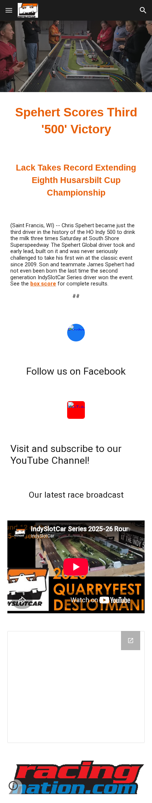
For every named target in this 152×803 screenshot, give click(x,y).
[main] (76, 121)
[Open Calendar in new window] (130, 640)
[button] (9, 10)
